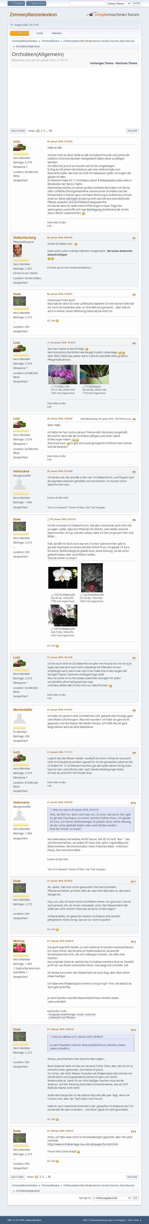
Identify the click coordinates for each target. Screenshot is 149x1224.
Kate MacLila (127, 41)
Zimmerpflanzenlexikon (33, 14)
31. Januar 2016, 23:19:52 (59, 880)
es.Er (129, 663)
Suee (17, 294)
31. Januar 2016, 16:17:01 (59, 709)
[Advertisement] (74, 97)
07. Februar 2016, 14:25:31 (60, 1130)
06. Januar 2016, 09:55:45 (59, 237)
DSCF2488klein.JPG (64, 628)
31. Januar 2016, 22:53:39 (59, 802)
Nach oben (17, 1177)
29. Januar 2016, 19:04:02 (59, 418)
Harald (105, 41)
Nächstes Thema (126, 63)
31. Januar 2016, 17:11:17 (59, 752)
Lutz (16, 141)
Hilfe (85, 1220)
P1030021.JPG (62, 386)
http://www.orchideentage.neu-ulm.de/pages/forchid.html (83, 1144)
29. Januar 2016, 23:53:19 (62, 519)
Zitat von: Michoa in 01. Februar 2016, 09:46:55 (78, 1036)
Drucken (132, 130)
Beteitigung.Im (96, 209)
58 (50, 130)
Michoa (19, 941)
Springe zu (84, 1197)
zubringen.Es (73, 198)
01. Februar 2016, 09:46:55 (60, 940)
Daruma (114, 41)
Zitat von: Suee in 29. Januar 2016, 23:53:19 (76, 809)
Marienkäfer (22, 710)
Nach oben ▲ (135, 1220)
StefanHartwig (24, 237)
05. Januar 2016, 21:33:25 (59, 141)
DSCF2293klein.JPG (93, 594)
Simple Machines (34, 1220)
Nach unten (18, 130)
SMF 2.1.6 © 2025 (15, 1220)
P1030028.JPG (93, 386)
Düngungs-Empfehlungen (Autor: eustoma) (72, 1014)
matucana (21, 471)
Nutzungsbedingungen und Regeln (108, 1220)
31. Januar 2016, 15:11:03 (59, 657)
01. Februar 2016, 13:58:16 (60, 1029)
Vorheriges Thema (101, 63)
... (47, 130)
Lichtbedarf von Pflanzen (62, 1017)
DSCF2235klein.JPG (64, 594)
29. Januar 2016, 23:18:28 (59, 471)
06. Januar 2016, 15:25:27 (59, 293)
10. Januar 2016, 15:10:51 (62, 342)
